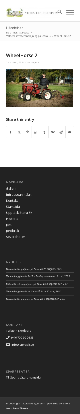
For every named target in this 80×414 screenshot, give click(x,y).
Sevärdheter (15, 236)
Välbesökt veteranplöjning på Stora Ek (26, 283)
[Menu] (68, 12)
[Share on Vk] (53, 132)
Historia (12, 218)
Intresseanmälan (19, 194)
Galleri (11, 188)
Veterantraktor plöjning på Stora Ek (24, 268)
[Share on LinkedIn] (36, 132)
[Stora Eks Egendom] (33, 12)
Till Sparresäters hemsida (23, 377)
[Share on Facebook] (10, 132)
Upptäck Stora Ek (19, 212)
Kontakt (12, 200)
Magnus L (35, 62)
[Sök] (57, 12)
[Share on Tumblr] (44, 132)
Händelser (14, 27)
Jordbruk (12, 230)
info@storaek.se (23, 345)
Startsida (13, 206)
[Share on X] (19, 132)
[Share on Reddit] (61, 132)
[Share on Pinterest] (27, 132)
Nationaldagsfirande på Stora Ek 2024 (26, 291)
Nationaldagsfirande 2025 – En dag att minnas (30, 276)
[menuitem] (57, 12)
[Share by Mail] (70, 132)
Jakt (9, 224)
